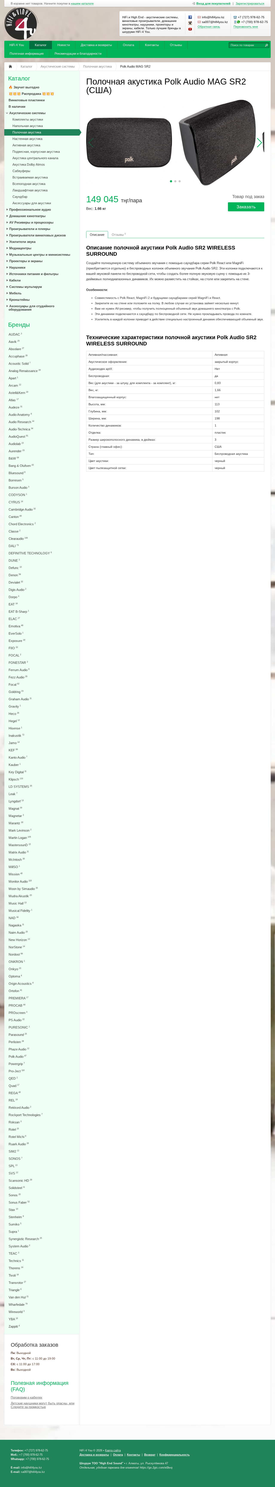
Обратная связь (209, 26)
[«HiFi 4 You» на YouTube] (190, 29)
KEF (13, 750)
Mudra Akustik (20, 896)
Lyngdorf (16, 801)
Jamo (14, 743)
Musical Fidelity (20, 910)
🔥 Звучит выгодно (24, 87)
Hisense (15, 728)
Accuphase (18, 356)
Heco (14, 714)
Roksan (15, 1122)
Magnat (15, 808)
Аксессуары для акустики (31, 203)
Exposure (17, 641)
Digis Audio (17, 589)
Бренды (19, 324)
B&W (14, 458)
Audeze (15, 407)
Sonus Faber (19, 1202)
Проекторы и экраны (26, 261)
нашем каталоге (82, 3)
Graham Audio (20, 699)
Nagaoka (16, 925)
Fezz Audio (18, 677)
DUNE (14, 560)
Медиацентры (20, 248)
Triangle (15, 1290)
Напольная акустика (27, 126)
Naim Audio (18, 932)
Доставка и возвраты (96, 45)
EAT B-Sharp (19, 611)
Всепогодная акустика (28, 184)
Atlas (14, 400)
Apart (13, 378)
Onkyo (15, 969)
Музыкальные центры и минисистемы (39, 254)
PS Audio (16, 1020)
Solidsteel (17, 1188)
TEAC (14, 1253)
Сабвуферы (21, 171)
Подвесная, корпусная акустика (36, 151)
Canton (15, 517)
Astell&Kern (18, 393)
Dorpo (14, 597)
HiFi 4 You (16, 45)
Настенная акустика (27, 139)
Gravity (15, 706)
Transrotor (17, 1282)
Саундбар (19, 196)
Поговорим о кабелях (26, 1397)
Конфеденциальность (174, 1454)
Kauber (15, 765)
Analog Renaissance (25, 371)
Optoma (15, 976)
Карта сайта (113, 1450)
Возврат (149, 1454)
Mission (16, 874)
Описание (97, 234)
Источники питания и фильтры (33, 274)
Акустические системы (27, 113)
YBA (13, 1319)
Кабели (15, 280)
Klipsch (16, 779)
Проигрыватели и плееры (29, 229)
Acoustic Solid (20, 363)
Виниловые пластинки (27, 100)
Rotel (14, 1129)
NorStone (17, 947)
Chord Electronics (22, 524)
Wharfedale (18, 1304)
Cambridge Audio (22, 509)
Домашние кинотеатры (27, 216)
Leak (13, 794)
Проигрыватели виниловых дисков (37, 235)
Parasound (18, 1034)
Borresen (16, 480)
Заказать (246, 206)
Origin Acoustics (21, 983)
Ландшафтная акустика (29, 190)
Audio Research (21, 422)
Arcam (15, 385)
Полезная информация (27, 53)
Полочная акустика (26, 132)
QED (13, 1078)
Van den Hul (19, 1297)
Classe (14, 531)
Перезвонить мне (246, 26)
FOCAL (15, 655)
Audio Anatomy (20, 414)
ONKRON (17, 962)
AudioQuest (18, 436)
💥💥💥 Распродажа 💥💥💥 (31, 93)
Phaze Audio (19, 1049)
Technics (16, 1261)
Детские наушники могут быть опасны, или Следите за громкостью (42, 1405)
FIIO (13, 648)
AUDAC (15, 334)
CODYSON (18, 495)
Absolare (16, 349)
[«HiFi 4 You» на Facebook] (190, 17)
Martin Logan (20, 838)
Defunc (15, 568)
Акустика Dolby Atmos (28, 164)
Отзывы (176, 45)
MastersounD (20, 845)
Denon (15, 575)
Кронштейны (19, 299)
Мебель (15, 293)
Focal (14, 684)
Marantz (16, 823)
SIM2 (14, 1151)
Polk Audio (17, 1056)
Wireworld (16, 1312)
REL (13, 1100)
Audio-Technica (21, 429)
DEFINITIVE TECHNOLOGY (30, 553)
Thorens (16, 1268)
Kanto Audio (18, 757)
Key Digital (17, 772)
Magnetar (16, 816)
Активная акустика (26, 145)
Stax (13, 1210)
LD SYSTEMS (20, 786)
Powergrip (17, 1064)
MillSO (14, 867)
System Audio (19, 1246)
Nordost (16, 954)
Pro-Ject (16, 1071)
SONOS (15, 1158)
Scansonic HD (20, 1180)
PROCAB (17, 1005)
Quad (14, 1086)
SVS (13, 1173)
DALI (14, 546)
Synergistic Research (25, 1239)
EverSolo (16, 633)
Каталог (40, 45)
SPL (13, 1166)
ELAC (14, 619)
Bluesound (17, 473)
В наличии (17, 106)
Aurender (16, 451)
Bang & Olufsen (21, 465)
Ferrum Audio (19, 670)
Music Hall (17, 903)
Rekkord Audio (20, 1107)
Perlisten (16, 1042)
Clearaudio (18, 538)
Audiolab (16, 444)
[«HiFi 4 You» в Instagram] (190, 23)
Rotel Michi (17, 1137)
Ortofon (15, 991)
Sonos (15, 1195)
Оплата (128, 45)
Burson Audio (19, 487)
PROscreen (18, 1013)
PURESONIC (19, 1027)
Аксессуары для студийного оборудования (31, 307)
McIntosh (17, 859)
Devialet (16, 582)
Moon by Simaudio (23, 889)
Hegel (14, 721)
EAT (13, 604)
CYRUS (16, 502)
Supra (14, 1231)
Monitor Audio (20, 881)
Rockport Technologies (26, 1115)
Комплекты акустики (27, 119)
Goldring (16, 692)
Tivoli (14, 1275)
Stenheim (16, 1217)
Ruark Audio (19, 1144)
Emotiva (16, 626)
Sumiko (15, 1224)
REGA (15, 1093)
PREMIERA (18, 998)
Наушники (17, 267)
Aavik (14, 341)
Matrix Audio (19, 852)
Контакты (152, 45)
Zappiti (14, 1326)
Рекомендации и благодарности (78, 53)
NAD (13, 918)
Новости (63, 45)
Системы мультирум (25, 287)
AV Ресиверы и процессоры (31, 222)
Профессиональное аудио (30, 209)
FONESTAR (18, 662)
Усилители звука (22, 242)
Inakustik (16, 735)
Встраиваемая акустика (30, 177)
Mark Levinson (20, 830)
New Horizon (19, 940)
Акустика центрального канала (35, 158)
